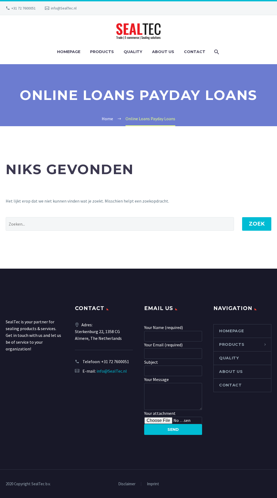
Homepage (68, 51)
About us (163, 51)
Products (102, 51)
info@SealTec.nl (64, 8)
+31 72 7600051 (23, 8)
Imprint (153, 484)
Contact (194, 51)
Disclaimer (127, 484)
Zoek (257, 224)
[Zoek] (216, 51)
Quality (133, 51)
